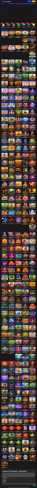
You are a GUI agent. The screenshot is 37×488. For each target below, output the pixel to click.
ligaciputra (5, 477)
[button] (3, 13)
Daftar (34, 1)
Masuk (29, 1)
